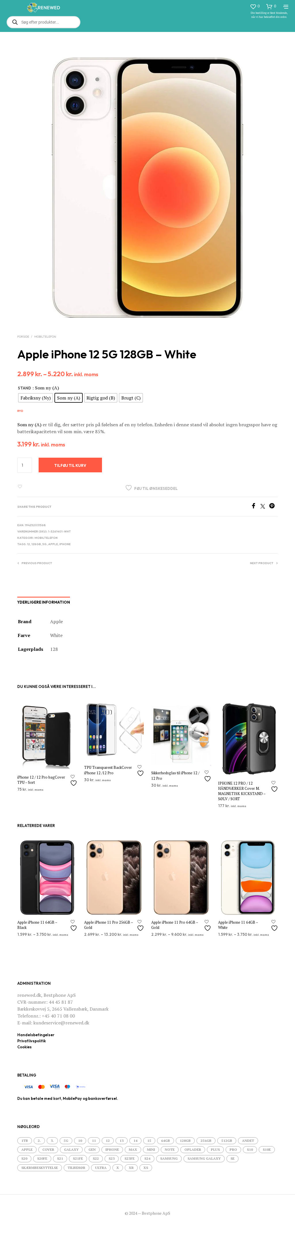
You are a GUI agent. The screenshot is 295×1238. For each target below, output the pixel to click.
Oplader (192, 1149)
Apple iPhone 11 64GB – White (238, 925)
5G (44, 544)
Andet (248, 1140)
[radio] (35, 397)
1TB (24, 1140)
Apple (53, 544)
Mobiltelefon (45, 336)
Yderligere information (43, 602)
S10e (267, 1149)
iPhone (65, 544)
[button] (255, 6)
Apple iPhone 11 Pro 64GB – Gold (174, 925)
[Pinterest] (273, 507)
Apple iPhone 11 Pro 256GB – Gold (108, 925)
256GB (206, 1140)
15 (149, 1140)
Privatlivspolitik (31, 1041)
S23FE (129, 1158)
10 (80, 1140)
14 (135, 1140)
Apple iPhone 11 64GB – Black (37, 925)
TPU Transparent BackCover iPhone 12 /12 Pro (108, 770)
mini (151, 1149)
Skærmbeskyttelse (39, 1167)
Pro (233, 1149)
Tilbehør (76, 1167)
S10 (250, 1149)
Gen (92, 1149)
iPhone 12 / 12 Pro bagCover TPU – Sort (41, 780)
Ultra (101, 1167)
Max (133, 1149)
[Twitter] (264, 507)
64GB (165, 1140)
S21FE (78, 1158)
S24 (147, 1158)
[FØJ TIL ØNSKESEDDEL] (74, 781)
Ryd (20, 411)
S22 (96, 1158)
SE (232, 1158)
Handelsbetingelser (35, 1034)
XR (131, 1167)
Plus (215, 1149)
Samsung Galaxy (204, 1158)
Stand (24, 388)
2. (39, 1140)
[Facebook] (255, 507)
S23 (112, 1158)
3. (52, 1140)
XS (145, 1167)
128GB (36, 544)
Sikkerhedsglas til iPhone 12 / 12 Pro (175, 776)
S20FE (42, 1158)
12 (28, 544)
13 (122, 1140)
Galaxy (71, 1149)
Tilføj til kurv (70, 465)
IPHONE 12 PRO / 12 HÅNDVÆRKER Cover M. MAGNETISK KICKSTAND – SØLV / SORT (241, 791)
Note (170, 1149)
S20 (24, 1158)
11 (94, 1140)
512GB (226, 1140)
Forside (23, 336)
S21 (60, 1158)
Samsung (169, 1158)
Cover (48, 1149)
